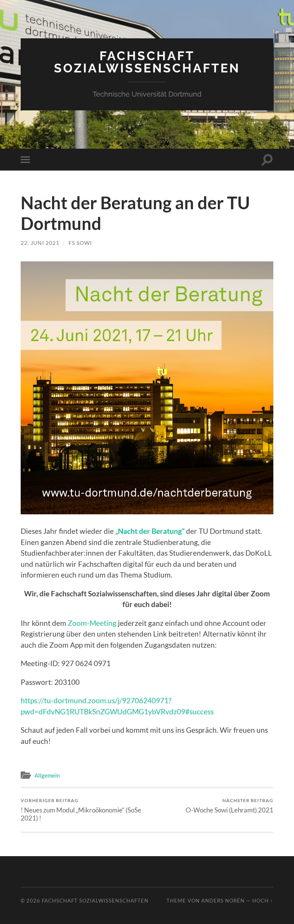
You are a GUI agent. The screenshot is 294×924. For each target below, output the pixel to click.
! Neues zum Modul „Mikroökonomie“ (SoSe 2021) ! (81, 810)
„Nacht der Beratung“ (150, 531)
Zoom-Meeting (92, 623)
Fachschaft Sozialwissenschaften (147, 62)
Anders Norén (223, 901)
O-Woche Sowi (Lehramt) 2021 (229, 806)
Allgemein (47, 775)
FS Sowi (80, 243)
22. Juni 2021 (40, 243)
